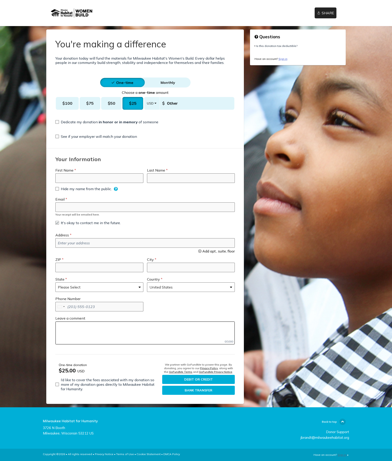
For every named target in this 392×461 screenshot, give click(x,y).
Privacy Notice (104, 454)
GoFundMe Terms (180, 372)
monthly (168, 82)
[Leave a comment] (145, 333)
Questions (269, 36)
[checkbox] (106, 121)
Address (62, 235)
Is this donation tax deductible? (276, 46)
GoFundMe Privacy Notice (215, 372)
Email (60, 199)
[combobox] (61, 306)
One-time (124, 82)
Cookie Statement (149, 454)
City (150, 259)
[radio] (124, 82)
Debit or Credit (198, 379)
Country (153, 279)
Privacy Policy (209, 368)
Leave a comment (70, 318)
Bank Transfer (198, 390)
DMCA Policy (171, 454)
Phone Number (68, 298)
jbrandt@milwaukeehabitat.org (325, 437)
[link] (72, 13)
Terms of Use (125, 454)
